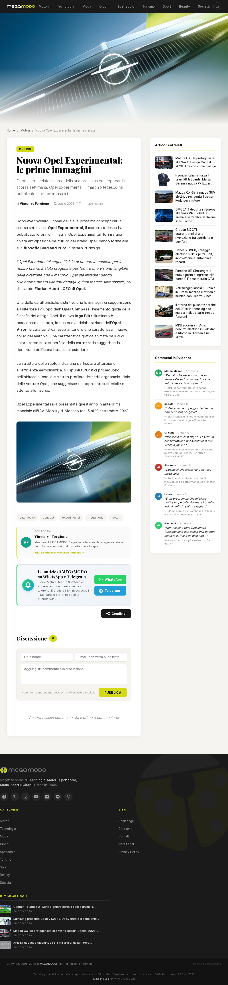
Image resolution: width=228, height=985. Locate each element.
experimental (71, 517)
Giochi (104, 6)
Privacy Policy (128, 852)
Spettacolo (125, 6)
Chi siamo (125, 829)
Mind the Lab (101, 978)
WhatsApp (113, 579)
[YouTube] (36, 796)
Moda (86, 6)
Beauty (184, 6)
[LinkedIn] (47, 796)
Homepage (126, 821)
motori (116, 517)
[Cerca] (217, 6)
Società (204, 6)
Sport (167, 6)
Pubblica (112, 692)
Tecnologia (65, 6)
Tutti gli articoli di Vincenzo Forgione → (59, 552)
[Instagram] (25, 796)
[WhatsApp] (68, 796)
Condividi (119, 613)
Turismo (148, 6)
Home (11, 130)
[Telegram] (57, 796)
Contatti (124, 836)
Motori (44, 6)
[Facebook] (4, 796)
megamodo (96, 517)
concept (48, 517)
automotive (27, 517)
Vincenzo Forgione (34, 203)
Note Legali (126, 844)
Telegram (112, 590)
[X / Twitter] (15, 796)
